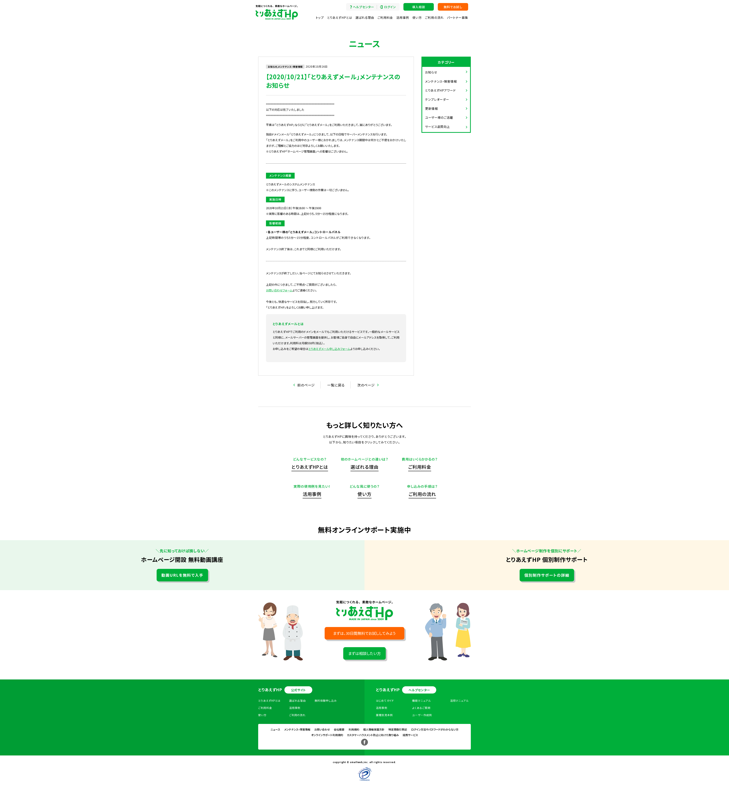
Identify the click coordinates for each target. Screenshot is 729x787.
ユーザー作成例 (422, 715)
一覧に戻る (336, 384)
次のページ (366, 384)
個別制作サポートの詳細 (546, 575)
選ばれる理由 (364, 17)
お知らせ (431, 72)
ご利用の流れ (434, 17)
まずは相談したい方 (364, 653)
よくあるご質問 (421, 708)
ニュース (275, 729)
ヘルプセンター (363, 6)
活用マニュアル (459, 700)
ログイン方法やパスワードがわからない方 (434, 729)
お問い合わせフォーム (279, 290)
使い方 (417, 17)
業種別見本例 (384, 715)
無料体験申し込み (326, 700)
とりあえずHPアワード (440, 90)
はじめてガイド (385, 700)
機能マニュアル (421, 700)
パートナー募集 (457, 17)
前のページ (306, 384)
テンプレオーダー (437, 99)
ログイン (390, 6)
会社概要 (339, 729)
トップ (320, 17)
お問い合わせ (322, 729)
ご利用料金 (385, 17)
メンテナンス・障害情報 (441, 81)
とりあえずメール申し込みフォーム (329, 349)
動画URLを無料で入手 (182, 575)
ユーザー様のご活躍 (439, 117)
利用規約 (354, 729)
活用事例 (402, 17)
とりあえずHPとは (339, 17)
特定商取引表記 (397, 729)
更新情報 (431, 108)
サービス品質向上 (437, 126)
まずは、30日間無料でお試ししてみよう (364, 633)
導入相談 (418, 7)
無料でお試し (453, 7)
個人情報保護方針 (373, 729)
